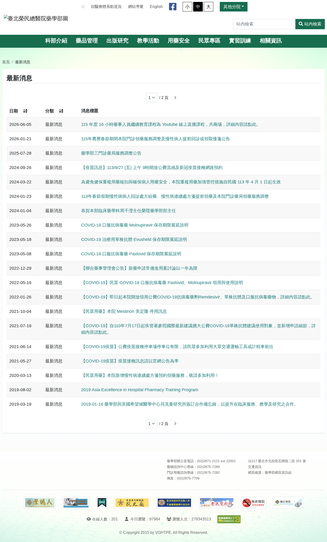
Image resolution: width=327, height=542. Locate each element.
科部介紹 (56, 41)
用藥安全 (179, 41)
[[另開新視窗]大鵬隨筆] (217, 503)
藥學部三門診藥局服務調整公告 (111, 153)
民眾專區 (209, 41)
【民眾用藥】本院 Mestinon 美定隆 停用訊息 (124, 311)
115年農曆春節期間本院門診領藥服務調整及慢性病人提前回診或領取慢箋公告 (155, 138)
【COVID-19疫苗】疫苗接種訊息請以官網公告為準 (130, 361)
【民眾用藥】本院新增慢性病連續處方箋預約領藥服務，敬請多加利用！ (150, 375)
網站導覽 (135, 7)
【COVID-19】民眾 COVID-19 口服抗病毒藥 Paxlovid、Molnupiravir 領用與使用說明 (162, 282)
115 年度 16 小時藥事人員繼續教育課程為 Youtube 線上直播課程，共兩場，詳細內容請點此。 (171, 124)
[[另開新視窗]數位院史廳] (132, 502)
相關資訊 (271, 41)
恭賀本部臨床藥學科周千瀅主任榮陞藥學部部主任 (128, 210)
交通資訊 (254, 467)
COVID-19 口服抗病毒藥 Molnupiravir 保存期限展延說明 (134, 225)
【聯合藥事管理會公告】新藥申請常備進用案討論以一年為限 (139, 268)
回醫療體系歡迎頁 (106, 7)
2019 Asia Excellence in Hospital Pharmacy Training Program (139, 389)
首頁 (6, 62)
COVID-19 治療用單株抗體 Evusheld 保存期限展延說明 (134, 239)
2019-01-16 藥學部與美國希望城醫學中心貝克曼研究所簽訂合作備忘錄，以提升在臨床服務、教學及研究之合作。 (189, 404)
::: (83, 7)
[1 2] (151, 97)
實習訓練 (240, 41)
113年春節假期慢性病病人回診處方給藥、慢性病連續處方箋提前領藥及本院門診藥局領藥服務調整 (175, 196)
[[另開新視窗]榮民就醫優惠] (76, 503)
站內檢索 (312, 24)
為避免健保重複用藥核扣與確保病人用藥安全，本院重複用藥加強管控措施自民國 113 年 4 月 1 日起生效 (181, 182)
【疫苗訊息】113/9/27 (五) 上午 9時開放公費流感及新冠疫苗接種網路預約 (152, 167)
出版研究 (118, 41)
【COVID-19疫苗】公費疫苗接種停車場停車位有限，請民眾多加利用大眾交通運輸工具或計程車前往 (177, 346)
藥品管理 (87, 41)
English (156, 7)
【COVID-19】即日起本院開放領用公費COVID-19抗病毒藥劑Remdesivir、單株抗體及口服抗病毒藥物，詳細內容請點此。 (198, 297)
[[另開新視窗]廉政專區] (288, 503)
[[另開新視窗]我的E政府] (101, 503)
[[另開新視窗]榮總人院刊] (40, 503)
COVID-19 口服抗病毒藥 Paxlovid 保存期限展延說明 (131, 253)
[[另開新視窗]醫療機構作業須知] (174, 502)
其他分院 (232, 6)
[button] (319, 533)
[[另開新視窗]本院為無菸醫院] (253, 503)
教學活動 (148, 41)
